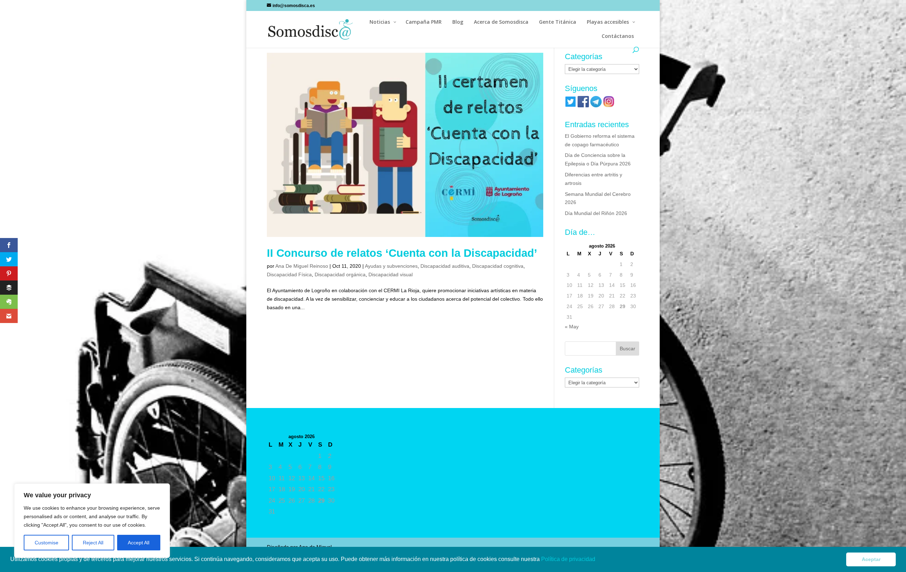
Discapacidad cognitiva (497, 266)
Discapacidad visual (390, 274)
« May (572, 326)
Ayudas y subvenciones (391, 266)
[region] (92, 520)
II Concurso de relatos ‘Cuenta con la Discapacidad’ (402, 253)
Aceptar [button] (871, 559)
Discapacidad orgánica (340, 274)
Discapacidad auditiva (444, 266)
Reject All (93, 542)
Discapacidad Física (289, 274)
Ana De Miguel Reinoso (301, 266)
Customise (46, 542)
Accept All (138, 542)
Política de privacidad (569, 559)
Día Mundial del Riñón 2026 (596, 213)
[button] (598, 560)
